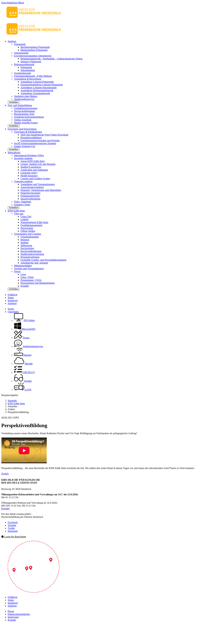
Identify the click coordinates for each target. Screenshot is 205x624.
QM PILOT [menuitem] (28, 372)
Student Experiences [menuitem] (30, 167)
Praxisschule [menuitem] (26, 228)
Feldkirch (12, 294)
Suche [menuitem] (11, 308)
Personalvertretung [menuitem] (29, 257)
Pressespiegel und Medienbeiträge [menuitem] (37, 283)
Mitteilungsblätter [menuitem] (23, 265)
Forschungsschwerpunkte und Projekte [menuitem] (40, 140)
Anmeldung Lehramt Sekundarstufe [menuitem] (38, 87)
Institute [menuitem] (24, 242)
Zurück (5, 473)
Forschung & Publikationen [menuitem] (28, 131)
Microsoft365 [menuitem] (28, 329)
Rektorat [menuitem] (24, 239)
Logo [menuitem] (23, 274)
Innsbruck (13, 300)
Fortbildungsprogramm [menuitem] (25, 108)
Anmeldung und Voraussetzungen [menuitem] (37, 184)
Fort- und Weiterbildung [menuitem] (20, 105)
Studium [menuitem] (12, 41)
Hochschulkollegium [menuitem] (30, 251)
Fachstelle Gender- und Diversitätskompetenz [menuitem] (43, 259)
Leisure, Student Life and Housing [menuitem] (37, 164)
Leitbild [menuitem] (24, 219)
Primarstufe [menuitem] (20, 44)
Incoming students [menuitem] (23, 158)
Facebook (13, 522)
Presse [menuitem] (17, 271)
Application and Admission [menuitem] (34, 169)
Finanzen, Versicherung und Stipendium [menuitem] (40, 190)
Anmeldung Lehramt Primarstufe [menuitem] (37, 81)
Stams (11, 297)
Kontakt (5, 508)
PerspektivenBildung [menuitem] (31, 137)
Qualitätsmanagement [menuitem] (31, 225)
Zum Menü (18, 2)
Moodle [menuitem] (28, 363)
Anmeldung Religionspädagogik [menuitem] (36, 90)
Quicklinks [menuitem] (13, 311)
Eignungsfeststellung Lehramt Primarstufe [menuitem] (41, 84)
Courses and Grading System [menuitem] (35, 178)
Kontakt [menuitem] (24, 285)
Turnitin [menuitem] (27, 381)
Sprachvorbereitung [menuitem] (30, 198)
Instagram (13, 531)
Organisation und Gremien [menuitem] (27, 233)
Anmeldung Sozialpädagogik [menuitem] (35, 93)
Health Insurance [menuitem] (29, 175)
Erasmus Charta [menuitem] (22, 204)
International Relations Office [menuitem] (29, 155)
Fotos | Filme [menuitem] (27, 277)
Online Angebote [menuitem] (22, 119)
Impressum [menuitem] (13, 617)
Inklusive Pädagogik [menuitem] (30, 61)
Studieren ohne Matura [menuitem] (25, 96)
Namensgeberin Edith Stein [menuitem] (34, 222)
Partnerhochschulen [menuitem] (30, 193)
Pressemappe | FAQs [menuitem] (30, 280)
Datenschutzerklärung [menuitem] (19, 614)
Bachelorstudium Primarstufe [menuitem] (35, 47)
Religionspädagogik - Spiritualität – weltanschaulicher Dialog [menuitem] (51, 58)
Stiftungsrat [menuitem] (26, 245)
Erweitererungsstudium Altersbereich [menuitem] (32, 55)
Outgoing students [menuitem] (23, 181)
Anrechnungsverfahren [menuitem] (32, 187)
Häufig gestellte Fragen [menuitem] (26, 122)
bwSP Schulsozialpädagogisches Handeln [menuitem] (35, 143)
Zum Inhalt (6, 2)
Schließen (13, 102)
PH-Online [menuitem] (29, 320)
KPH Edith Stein (16, 403)
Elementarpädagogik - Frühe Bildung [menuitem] (33, 76)
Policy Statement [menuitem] (22, 201)
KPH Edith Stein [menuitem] (16, 210)
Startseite (12, 400)
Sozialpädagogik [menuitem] (22, 73)
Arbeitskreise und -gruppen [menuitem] (34, 262)
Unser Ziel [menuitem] (25, 216)
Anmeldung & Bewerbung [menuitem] (27, 78)
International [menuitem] (14, 152)
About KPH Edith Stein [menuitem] (32, 161)
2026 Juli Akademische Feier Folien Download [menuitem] (44, 134)
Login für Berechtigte (15, 536)
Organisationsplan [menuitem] (29, 236)
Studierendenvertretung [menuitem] (32, 254)
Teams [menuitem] (25, 337)
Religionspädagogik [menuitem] (24, 64)
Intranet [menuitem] (27, 355)
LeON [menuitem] (27, 389)
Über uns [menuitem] (18, 213)
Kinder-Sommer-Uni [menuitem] (24, 146)
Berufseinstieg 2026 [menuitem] (24, 114)
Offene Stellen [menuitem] (27, 231)
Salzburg (12, 303)
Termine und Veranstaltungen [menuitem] (29, 268)
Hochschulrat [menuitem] (27, 248)
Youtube (12, 525)
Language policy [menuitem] (28, 172)
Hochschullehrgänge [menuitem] (24, 111)
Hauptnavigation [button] (9, 395)
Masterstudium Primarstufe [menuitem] (34, 50)
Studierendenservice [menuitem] (24, 99)
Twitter (11, 528)
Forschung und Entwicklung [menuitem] (22, 129)
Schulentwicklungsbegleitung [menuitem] (29, 117)
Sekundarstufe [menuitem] (21, 53)
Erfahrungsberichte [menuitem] (30, 195)
